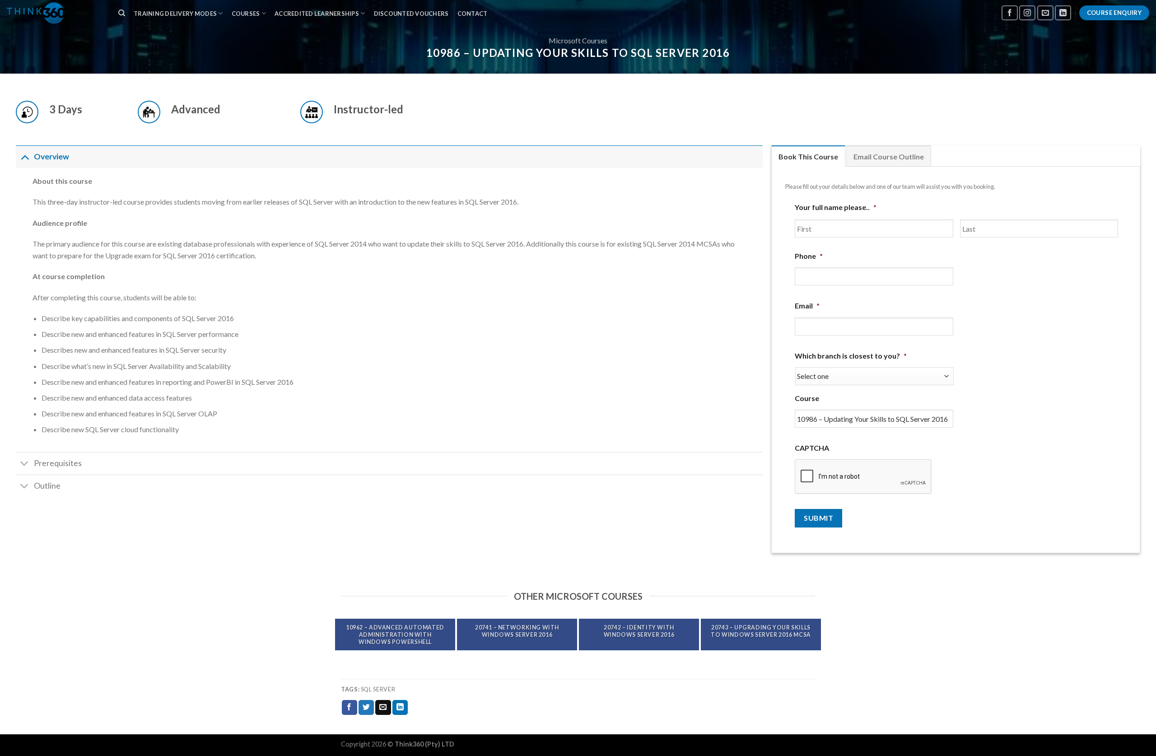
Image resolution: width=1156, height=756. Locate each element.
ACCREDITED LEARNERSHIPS (317, 13)
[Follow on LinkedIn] (1063, 12)
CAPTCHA (812, 447)
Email (807, 305)
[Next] (817, 634)
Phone (809, 256)
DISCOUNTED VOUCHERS (411, 13)
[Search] (122, 13)
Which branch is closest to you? (851, 355)
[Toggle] (24, 156)
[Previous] (339, 634)
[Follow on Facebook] (1010, 12)
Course (807, 398)
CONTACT (472, 13)
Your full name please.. (835, 207)
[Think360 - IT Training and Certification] (53, 13)
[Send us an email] (1045, 12)
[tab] (808, 156)
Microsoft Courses (578, 40)
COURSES (246, 13)
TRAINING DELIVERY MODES (175, 13)
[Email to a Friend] (383, 707)
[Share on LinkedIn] (400, 707)
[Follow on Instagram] (1027, 12)
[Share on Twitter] (366, 707)
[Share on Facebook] (349, 707)
